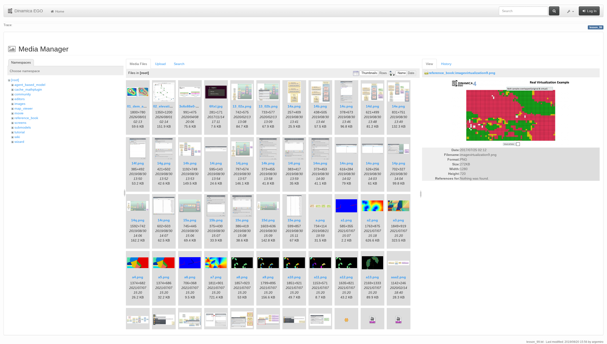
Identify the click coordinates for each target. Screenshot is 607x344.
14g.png (163, 163)
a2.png (372, 220)
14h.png (190, 163)
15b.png (216, 220)
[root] (15, 80)
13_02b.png (268, 106)
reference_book (26, 118)
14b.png (320, 106)
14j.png (242, 163)
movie (18, 113)
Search (179, 64)
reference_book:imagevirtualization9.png (462, 73)
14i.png (216, 163)
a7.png (215, 277)
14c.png (346, 106)
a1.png (346, 220)
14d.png (372, 106)
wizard (19, 142)
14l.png (294, 163)
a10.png (294, 277)
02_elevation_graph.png (173, 106)
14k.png (268, 163)
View (429, 64)
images (19, 104)
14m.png (320, 163)
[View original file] (510, 113)
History (446, 64)
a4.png (137, 277)
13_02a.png (242, 106)
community (22, 94)
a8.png (242, 277)
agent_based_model (29, 85)
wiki (17, 137)
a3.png (398, 220)
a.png (320, 220)
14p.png (398, 163)
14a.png (294, 106)
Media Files (138, 64)
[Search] (554, 10)
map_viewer (23, 108)
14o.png (372, 163)
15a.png (189, 220)
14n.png (346, 163)
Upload (160, 64)
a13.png (372, 277)
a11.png (320, 277)
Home (59, 11)
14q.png (137, 220)
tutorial (19, 132)
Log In (591, 11)
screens (20, 123)
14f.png (138, 163)
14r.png (164, 220)
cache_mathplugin (28, 89)
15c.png (241, 220)
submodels (22, 127)
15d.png (268, 220)
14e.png (398, 106)
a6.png (189, 277)
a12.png (346, 277)
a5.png (163, 277)
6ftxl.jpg (216, 106)
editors (19, 99)
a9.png (268, 277)
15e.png (294, 220)
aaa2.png (398, 277)
